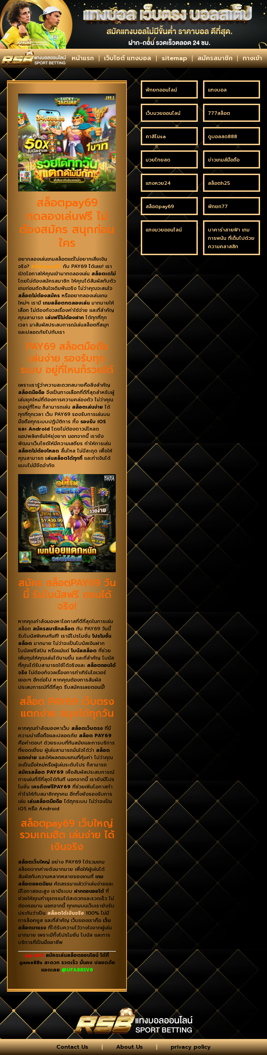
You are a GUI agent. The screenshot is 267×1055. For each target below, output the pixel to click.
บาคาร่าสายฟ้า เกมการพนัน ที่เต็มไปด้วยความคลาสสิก (231, 238)
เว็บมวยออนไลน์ (163, 113)
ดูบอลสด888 (222, 136)
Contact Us (72, 1047)
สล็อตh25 (219, 183)
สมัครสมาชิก (215, 58)
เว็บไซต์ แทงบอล (127, 58)
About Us (129, 1047)
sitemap (174, 58)
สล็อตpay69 (160, 206)
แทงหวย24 (158, 183)
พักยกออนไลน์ (161, 90)
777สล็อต (219, 113)
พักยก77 (218, 206)
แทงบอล (217, 90)
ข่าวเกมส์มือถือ (224, 160)
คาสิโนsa (156, 136)
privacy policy (191, 1047)
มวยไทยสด (158, 160)
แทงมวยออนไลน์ (164, 230)
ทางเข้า (252, 58)
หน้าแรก (83, 58)
